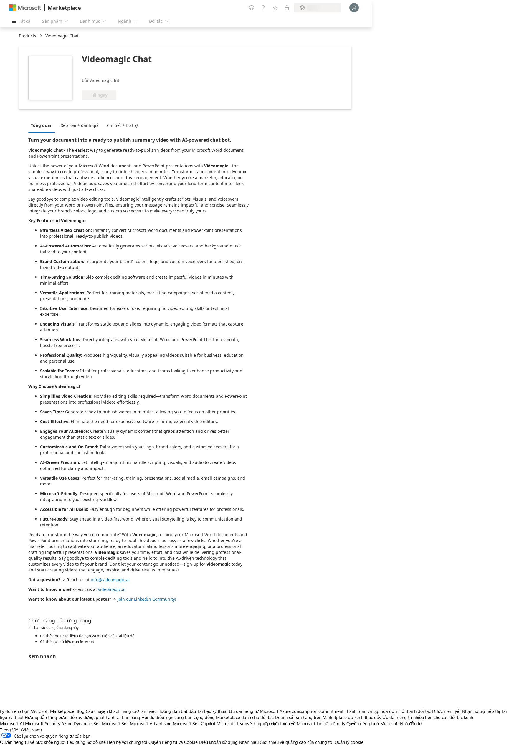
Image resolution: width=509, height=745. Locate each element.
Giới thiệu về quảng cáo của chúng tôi (296, 742)
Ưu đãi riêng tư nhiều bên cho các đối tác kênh (427, 717)
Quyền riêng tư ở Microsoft (372, 723)
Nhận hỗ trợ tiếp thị (481, 711)
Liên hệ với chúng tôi (127, 742)
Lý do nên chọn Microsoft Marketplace (37, 711)
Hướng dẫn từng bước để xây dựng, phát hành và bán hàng (82, 717)
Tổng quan (41, 125)
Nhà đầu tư (411, 723)
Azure (66, 723)
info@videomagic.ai (110, 579)
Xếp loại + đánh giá (80, 125)
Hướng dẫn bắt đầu (177, 711)
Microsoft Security (42, 723)
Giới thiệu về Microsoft (293, 723)
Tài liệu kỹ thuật (212, 711)
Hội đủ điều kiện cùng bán (166, 717)
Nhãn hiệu (249, 742)
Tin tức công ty (330, 723)
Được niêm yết (446, 711)
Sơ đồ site (96, 742)
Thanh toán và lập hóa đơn (371, 711)
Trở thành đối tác (414, 711)
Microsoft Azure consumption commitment (302, 711)
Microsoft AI (12, 723)
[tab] (43, 125)
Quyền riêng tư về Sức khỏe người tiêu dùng (42, 742)
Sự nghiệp (260, 723)
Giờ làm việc (144, 711)
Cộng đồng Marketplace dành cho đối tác (234, 717)
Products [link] (27, 36)
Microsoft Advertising (151, 723)
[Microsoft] (25, 7)
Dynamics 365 (87, 723)
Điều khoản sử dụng (218, 742)
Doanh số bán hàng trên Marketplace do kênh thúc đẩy (328, 717)
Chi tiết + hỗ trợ (122, 125)
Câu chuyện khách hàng (108, 711)
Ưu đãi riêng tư (244, 711)
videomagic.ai (111, 589)
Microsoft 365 (115, 723)
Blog (80, 711)
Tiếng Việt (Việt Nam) (21, 730)
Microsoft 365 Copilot (194, 723)
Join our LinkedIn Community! (147, 599)
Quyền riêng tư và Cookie (173, 742)
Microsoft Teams (233, 723)
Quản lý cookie (349, 742)
